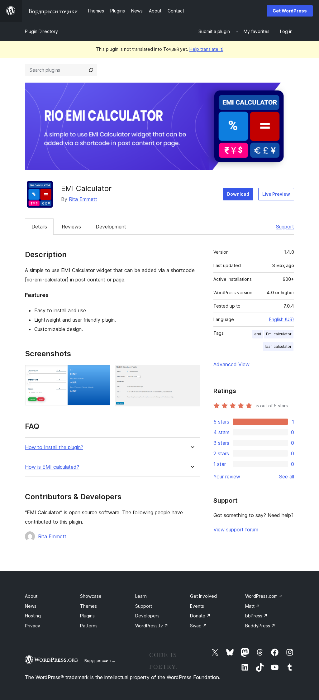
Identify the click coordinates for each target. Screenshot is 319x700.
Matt (252, 606)
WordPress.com (264, 596)
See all (286, 476)
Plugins (87, 615)
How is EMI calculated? (52, 467)
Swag (198, 625)
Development (111, 226)
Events (197, 606)
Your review (226, 476)
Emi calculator (279, 334)
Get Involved (203, 596)
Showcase (91, 596)
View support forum (235, 529)
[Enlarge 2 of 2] (191, 373)
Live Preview (276, 194)
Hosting (33, 615)
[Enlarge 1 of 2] (101, 373)
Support (285, 226)
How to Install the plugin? (54, 447)
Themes (88, 606)
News (30, 606)
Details (39, 226)
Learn (141, 596)
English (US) (281, 319)
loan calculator (278, 346)
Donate (200, 615)
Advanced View (231, 364)
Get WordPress (290, 10)
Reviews (71, 226)
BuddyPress (260, 625)
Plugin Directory (41, 31)
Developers (147, 615)
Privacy (32, 625)
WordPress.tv (151, 625)
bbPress (256, 615)
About (31, 596)
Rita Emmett (83, 199)
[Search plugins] (91, 70)
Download (238, 194)
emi (257, 334)
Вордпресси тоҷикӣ (104, 660)
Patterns (89, 625)
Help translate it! (206, 49)
